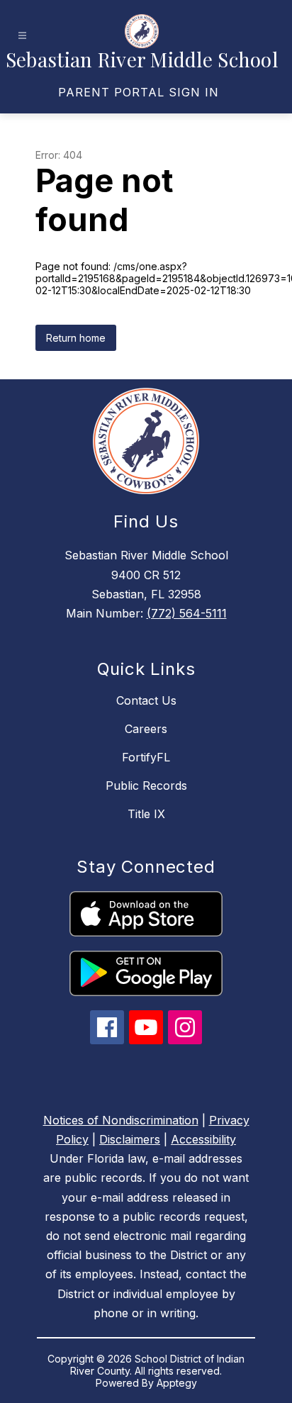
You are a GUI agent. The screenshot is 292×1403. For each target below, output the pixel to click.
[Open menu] (22, 36)
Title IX (146, 814)
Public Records (146, 785)
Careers (146, 729)
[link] (138, 92)
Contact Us (146, 700)
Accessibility (203, 1139)
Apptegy (177, 1383)
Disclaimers (129, 1139)
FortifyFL (146, 757)
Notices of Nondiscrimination (120, 1120)
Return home (76, 338)
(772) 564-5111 (187, 613)
